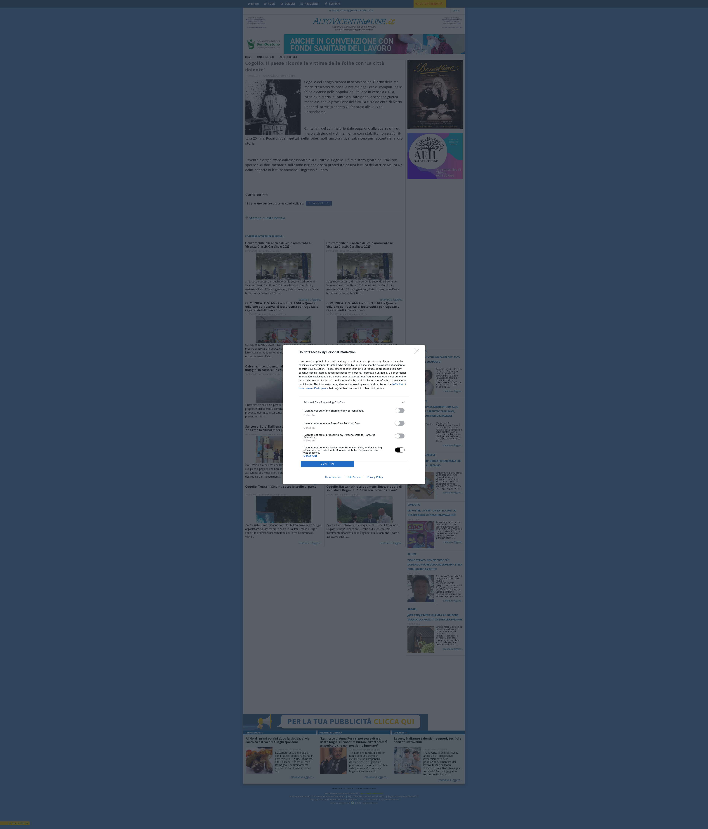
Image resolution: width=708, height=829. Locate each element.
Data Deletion (333, 477)
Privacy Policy (375, 477)
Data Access (354, 477)
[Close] (417, 352)
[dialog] (354, 414)
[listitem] (354, 402)
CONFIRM (327, 463)
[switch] (400, 410)
